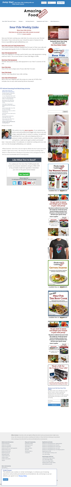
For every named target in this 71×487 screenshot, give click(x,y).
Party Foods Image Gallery (47, 461)
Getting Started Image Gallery (48, 458)
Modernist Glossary (6, 452)
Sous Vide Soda (6, 67)
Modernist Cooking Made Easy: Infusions (50, 445)
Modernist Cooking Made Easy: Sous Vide (51, 448)
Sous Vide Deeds (6, 72)
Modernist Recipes (6, 443)
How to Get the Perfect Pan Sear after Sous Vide (8, 117)
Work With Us (28, 446)
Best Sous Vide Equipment (9, 60)
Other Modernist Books (47, 464)
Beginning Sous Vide (46, 451)
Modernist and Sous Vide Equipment (9, 448)
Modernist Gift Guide (6, 451)
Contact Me (27, 452)
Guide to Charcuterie (6, 458)
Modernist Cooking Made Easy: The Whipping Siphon (53, 449)
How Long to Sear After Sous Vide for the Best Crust (8, 119)
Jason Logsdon (27, 34)
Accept (5, 479)
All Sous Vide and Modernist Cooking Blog (8, 122)
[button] (9, 21)
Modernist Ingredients (6, 446)
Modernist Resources (6, 449)
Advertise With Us (28, 451)
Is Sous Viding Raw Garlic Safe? (8, 96)
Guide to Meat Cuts (6, 455)
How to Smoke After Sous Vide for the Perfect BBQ (8, 108)
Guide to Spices (5, 457)
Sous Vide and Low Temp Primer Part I (13, 45)
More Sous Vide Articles (24, 30)
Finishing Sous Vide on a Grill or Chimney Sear (8, 111)
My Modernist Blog (29, 443)
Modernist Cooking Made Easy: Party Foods (51, 446)
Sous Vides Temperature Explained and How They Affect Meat (8, 105)
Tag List (3, 460)
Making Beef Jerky (5, 454)
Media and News (28, 448)
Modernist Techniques (6, 445)
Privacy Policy (23, 476)
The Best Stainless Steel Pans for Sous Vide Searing (8, 94)
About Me (27, 449)
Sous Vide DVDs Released (9, 77)
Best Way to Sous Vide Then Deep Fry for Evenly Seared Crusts (8, 101)
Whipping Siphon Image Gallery (49, 462)
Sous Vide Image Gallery (47, 459)
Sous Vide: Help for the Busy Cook (49, 452)
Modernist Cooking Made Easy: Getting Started (52, 443)
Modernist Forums (29, 445)
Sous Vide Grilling (46, 454)
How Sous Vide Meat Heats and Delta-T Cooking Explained (8, 98)
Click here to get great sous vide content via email (24, 32)
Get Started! (24, 174)
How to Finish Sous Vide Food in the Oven (8, 114)
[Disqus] (24, 205)
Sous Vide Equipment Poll (9, 53)
